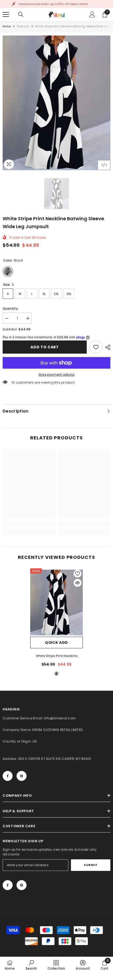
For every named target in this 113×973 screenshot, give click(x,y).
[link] (95, 347)
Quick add (56, 642)
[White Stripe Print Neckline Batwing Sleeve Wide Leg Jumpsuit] (56, 602)
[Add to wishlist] (77, 574)
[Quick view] (77, 583)
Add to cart (44, 347)
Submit (90, 865)
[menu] (6, 14)
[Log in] (92, 14)
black (56, 673)
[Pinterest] (22, 776)
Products (23, 26)
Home (7, 26)
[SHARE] (106, 347)
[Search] (21, 14)
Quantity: (11, 308)
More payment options (57, 374)
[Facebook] (8, 776)
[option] (56, 103)
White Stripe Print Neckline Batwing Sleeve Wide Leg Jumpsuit (56, 656)
